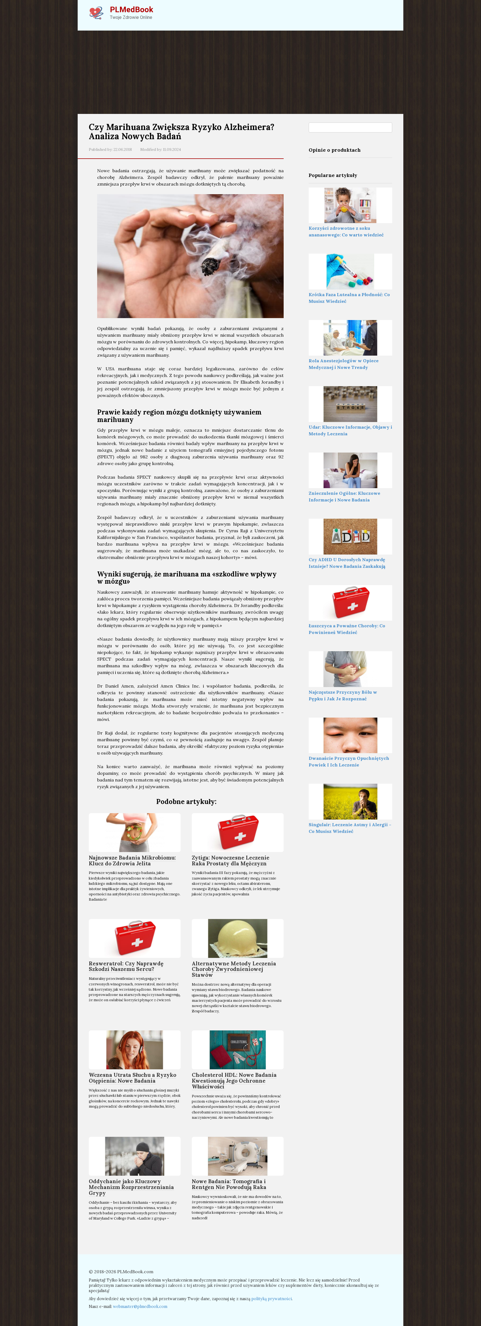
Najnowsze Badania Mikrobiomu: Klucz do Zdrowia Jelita (132, 860)
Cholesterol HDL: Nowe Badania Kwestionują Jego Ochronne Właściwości (234, 1081)
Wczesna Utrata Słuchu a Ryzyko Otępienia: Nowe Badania (132, 1078)
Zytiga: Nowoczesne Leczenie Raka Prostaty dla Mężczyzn (230, 860)
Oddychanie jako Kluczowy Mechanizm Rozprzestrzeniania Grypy (131, 1187)
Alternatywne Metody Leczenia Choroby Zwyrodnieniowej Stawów (234, 969)
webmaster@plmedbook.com (140, 1306)
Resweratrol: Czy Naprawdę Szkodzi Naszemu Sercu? (126, 966)
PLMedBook (131, 9)
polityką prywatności (271, 1298)
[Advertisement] (240, 72)
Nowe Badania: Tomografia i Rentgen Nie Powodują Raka (229, 1184)
